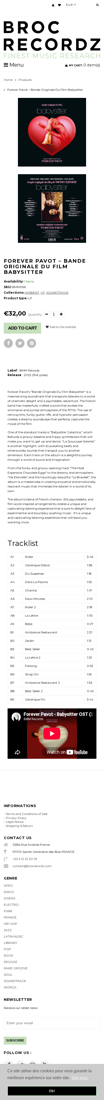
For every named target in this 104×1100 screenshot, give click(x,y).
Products (25, 80)
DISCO (9, 892)
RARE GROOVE (16, 968)
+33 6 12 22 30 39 (25, 859)
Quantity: (35, 314)
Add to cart (22, 328)
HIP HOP (10, 924)
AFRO (8, 885)
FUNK (8, 911)
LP (43, 292)
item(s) (84, 65)
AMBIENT (32, 292)
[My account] (53, 5)
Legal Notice (14, 822)
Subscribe (15, 1040)
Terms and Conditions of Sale (26, 814)
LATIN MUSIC (13, 936)
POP (7, 949)
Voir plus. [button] (80, 1078)
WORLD (10, 987)
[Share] (8, 343)
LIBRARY (10, 943)
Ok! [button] (52, 1091)
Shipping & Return (19, 826)
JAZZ (8, 930)
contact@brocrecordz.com (32, 866)
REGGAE (10, 962)
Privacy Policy (16, 818)
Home (8, 80)
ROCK (8, 955)
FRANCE (10, 917)
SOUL (8, 974)
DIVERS (9, 898)
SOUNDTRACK (57, 292)
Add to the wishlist (62, 327)
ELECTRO (11, 904)
